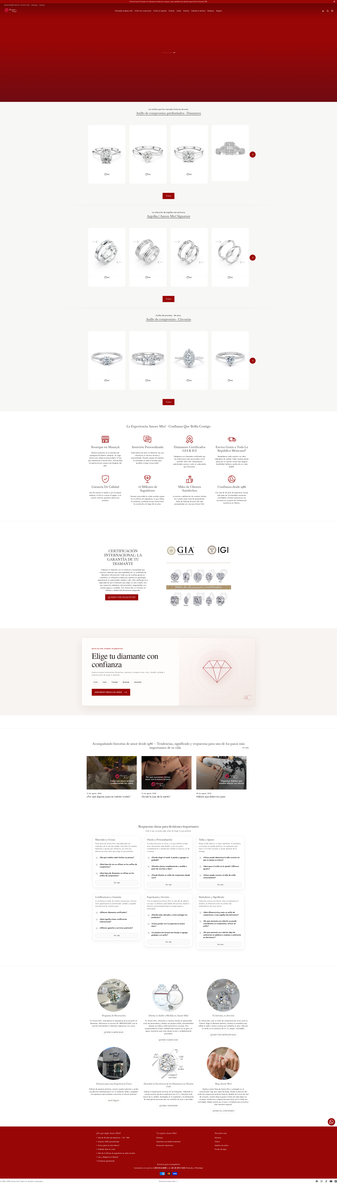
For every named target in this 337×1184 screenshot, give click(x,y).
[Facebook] (316, 1181)
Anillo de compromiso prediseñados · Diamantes (168, 113)
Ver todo (245, 747)
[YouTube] (331, 1181)
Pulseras (186, 11)
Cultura (217, 1141)
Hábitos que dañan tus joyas (210, 796)
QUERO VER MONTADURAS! (223, 1035)
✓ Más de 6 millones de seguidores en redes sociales (115, 1153)
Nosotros (218, 1137)
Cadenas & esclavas (198, 11)
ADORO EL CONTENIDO (223, 1111)
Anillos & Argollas (160, 11)
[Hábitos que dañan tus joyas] (221, 773)
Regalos (219, 11)
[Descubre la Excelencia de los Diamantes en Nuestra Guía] (168, 1063)
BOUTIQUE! (113, 1100)
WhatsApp (34, 5)
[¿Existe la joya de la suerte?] (167, 773)
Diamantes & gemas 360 (124, 11)
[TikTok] (326, 1181)
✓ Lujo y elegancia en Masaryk (107, 1157)
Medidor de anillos (221, 1145)
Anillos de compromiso (143, 11)
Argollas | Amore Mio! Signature (168, 216)
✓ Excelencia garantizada (105, 1161)
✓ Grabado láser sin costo (105, 1149)
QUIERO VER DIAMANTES (121, 597)
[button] (107, 174)
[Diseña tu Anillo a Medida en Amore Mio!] (168, 995)
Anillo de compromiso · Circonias (168, 319)
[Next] (253, 155)
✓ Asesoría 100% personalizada (107, 1141)
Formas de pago (221, 1149)
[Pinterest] (335, 1181)
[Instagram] (321, 1181)
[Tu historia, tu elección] (223, 995)
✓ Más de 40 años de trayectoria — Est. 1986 (113, 1137)
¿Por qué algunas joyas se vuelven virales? (108, 796)
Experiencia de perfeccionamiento (168, 1141)
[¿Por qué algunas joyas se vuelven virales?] (112, 773)
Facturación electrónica (164, 1145)
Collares (172, 11)
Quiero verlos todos (192, 92)
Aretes (179, 11)
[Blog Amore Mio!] (223, 1063)
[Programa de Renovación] (113, 995)
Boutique (42, 5)
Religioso (210, 11)
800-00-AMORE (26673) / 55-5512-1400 (16, 5)
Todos (168, 195)
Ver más (117, 882)
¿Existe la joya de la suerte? (156, 796)
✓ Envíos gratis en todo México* (108, 1145)
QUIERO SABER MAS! (113, 1032)
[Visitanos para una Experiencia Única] (113, 1063)
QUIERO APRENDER (168, 1105)
